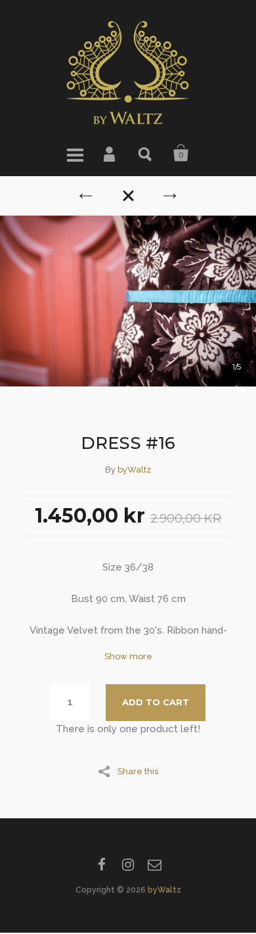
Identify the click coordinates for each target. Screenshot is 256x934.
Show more (128, 656)
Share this (137, 771)
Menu (75, 153)
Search (146, 153)
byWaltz (134, 470)
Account (110, 153)
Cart (181, 153)
